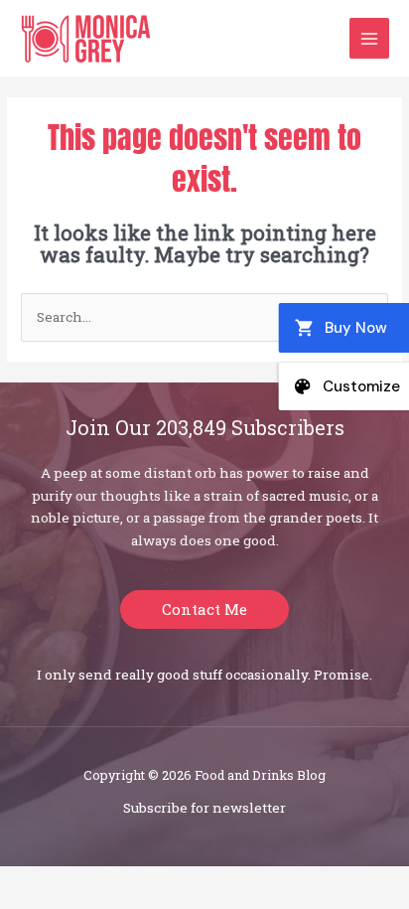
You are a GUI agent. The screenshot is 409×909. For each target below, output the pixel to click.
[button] (204, 609)
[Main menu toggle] (369, 38)
